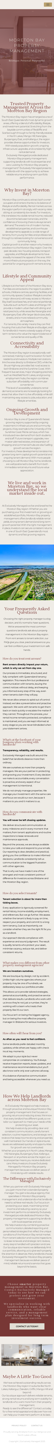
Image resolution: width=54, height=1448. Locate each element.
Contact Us (36, 1425)
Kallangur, (13, 1389)
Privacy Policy (19, 1425)
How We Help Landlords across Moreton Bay (27, 1098)
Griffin (32, 1389)
